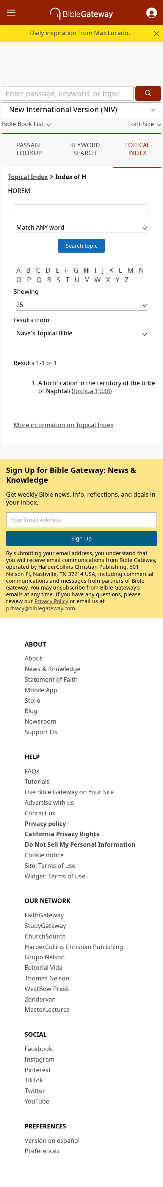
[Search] (148, 93)
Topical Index (137, 149)
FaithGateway (44, 915)
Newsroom (40, 721)
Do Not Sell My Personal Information (80, 844)
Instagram (40, 1059)
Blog (31, 711)
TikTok (34, 1080)
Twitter (35, 1091)
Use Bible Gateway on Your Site (69, 792)
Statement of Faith (51, 679)
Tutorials (37, 781)
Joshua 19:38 (92, 391)
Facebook (38, 1049)
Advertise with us (49, 802)
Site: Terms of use (50, 865)
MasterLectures (47, 1009)
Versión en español (52, 1140)
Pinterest (38, 1070)
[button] (151, 13)
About (33, 658)
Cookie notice (44, 855)
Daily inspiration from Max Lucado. (80, 33)
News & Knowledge (52, 669)
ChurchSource (45, 936)
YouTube (37, 1101)
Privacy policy (45, 824)
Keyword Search (85, 149)
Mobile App (41, 690)
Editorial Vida (44, 967)
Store (32, 700)
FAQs (32, 771)
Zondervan (40, 999)
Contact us (40, 813)
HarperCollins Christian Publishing (74, 947)
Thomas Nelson (47, 978)
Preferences (42, 1151)
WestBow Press (47, 989)
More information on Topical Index (63, 425)
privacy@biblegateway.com (40, 608)
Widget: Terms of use (55, 876)
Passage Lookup (29, 149)
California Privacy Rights (62, 834)
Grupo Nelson (45, 957)
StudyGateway (45, 926)
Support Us (41, 732)
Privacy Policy (51, 601)
